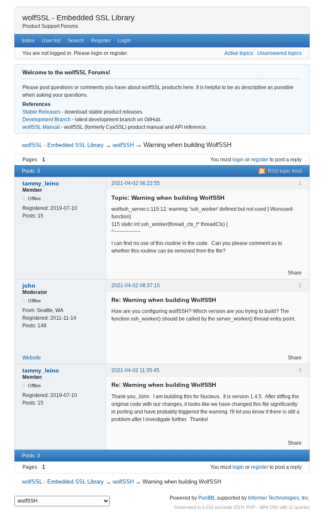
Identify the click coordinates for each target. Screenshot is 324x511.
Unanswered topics (279, 53)
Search (76, 40)
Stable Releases (41, 112)
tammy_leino (40, 183)
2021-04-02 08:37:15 (135, 285)
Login (124, 40)
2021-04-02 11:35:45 (135, 370)
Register (101, 40)
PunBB (206, 498)
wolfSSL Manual (41, 127)
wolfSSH (123, 145)
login (238, 160)
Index (28, 40)
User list (51, 40)
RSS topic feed (285, 171)
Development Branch (46, 119)
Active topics (238, 53)
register (259, 160)
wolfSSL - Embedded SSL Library (78, 18)
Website (31, 358)
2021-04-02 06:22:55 (135, 183)
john (28, 285)
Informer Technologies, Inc (278, 498)
